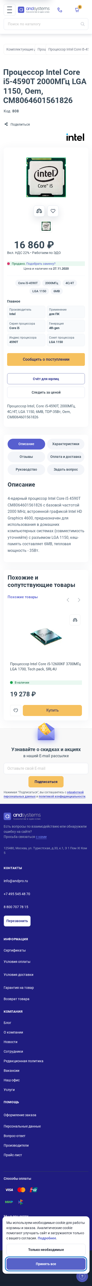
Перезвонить (17, 921)
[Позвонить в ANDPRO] (60, 10)
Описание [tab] (26, 444)
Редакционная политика (23, 1061)
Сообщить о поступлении (46, 359)
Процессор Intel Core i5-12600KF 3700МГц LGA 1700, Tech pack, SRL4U (45, 666)
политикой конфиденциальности (62, 796)
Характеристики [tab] (65, 444)
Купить (52, 710)
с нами (41, 837)
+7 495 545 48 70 (17, 894)
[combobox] (46, 24)
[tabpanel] (46, 519)
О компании (13, 1032)
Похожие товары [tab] (23, 597)
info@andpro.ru (16, 881)
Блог (7, 1023)
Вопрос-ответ (15, 1136)
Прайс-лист (13, 1155)
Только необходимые (46, 1250)
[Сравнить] (74, 619)
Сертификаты (15, 950)
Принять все (46, 1264)
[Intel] (75, 137)
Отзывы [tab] (26, 457)
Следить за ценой (46, 392)
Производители (16, 1145)
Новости (10, 1042)
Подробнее (47, 1238)
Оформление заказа (20, 1115)
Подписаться (46, 782)
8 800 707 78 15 (16, 907)
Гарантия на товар (19, 988)
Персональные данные (22, 1126)
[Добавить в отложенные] (53, 211)
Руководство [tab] (26, 469)
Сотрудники (13, 1051)
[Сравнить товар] (39, 211)
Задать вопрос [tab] (66, 469)
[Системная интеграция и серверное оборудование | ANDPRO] (34, 9)
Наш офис (12, 1080)
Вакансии (11, 1071)
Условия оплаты (17, 962)
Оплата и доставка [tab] (65, 457)
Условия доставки (18, 975)
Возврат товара (16, 999)
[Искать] (82, 24)
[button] (9, 10)
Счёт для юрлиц (46, 379)
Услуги (9, 1090)
